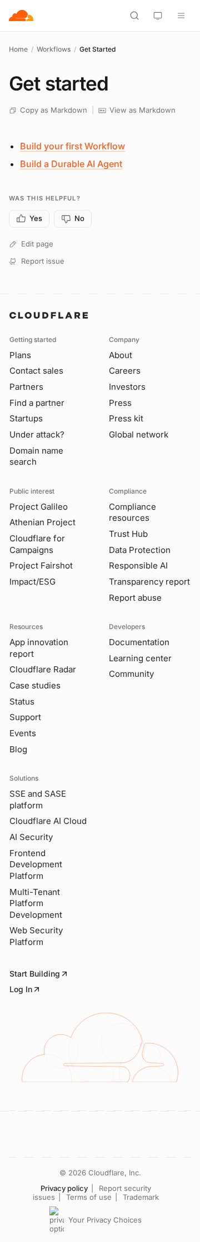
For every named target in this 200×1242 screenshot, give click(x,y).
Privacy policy (64, 1188)
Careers (125, 370)
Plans (20, 355)
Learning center (140, 658)
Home (18, 49)
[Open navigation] (181, 16)
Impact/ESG (32, 581)
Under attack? (36, 434)
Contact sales (36, 370)
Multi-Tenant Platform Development (35, 903)
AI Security (31, 837)
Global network (138, 434)
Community (131, 673)
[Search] (134, 16)
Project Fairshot (41, 565)
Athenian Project (42, 522)
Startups (26, 418)
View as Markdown (142, 109)
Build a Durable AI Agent (71, 163)
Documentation (139, 642)
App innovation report (38, 648)
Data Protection (140, 550)
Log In (20, 989)
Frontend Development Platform (35, 864)
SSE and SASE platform (37, 799)
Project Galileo (38, 506)
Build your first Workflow (72, 146)
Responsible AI (138, 565)
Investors (127, 386)
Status (21, 701)
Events (22, 733)
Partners (26, 386)
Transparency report (149, 581)
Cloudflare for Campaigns (37, 544)
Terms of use (89, 1197)
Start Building (34, 973)
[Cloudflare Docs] (21, 15)
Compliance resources (132, 512)
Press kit (126, 418)
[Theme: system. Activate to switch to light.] (158, 15)
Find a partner (36, 403)
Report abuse (135, 597)
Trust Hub (128, 534)
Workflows (54, 49)
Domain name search (36, 456)
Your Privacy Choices (105, 1219)
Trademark (141, 1197)
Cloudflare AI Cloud (48, 821)
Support (25, 717)
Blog (18, 749)
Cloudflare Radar (42, 669)
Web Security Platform (36, 936)
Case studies (35, 685)
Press (120, 403)
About (120, 355)
